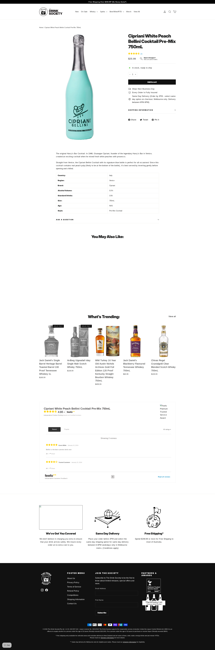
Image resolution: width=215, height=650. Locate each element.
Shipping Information (76, 599)
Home (41, 27)
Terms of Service (74, 587)
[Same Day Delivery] (107, 517)
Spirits (102, 12)
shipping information (107, 638)
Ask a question (65, 220)
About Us (71, 578)
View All (137, 12)
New (77, 12)
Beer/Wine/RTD (116, 12)
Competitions (72, 595)
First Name (99, 600)
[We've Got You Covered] (61, 517)
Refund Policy (73, 591)
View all (172, 316)
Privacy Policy (73, 582)
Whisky (93, 12)
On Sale (84, 12)
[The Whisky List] (153, 610)
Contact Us (71, 604)
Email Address (100, 588)
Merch (128, 12)
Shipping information (140, 110)
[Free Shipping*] (154, 517)
